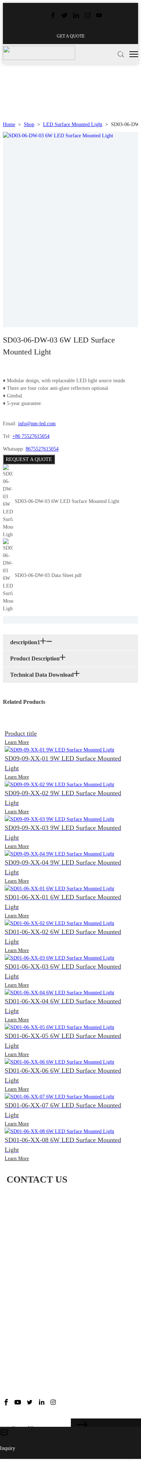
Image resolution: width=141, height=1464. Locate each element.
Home (9, 124)
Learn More (17, 742)
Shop (29, 124)
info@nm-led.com (37, 423)
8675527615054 (42, 449)
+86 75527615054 (31, 436)
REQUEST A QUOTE (29, 459)
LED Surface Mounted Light (72, 124)
